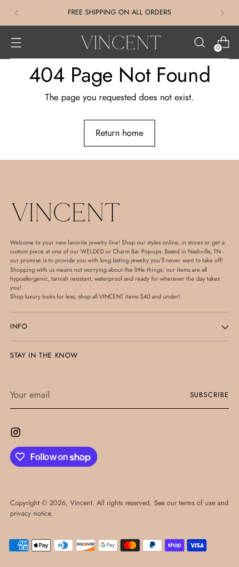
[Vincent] (119, 42)
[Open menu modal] (15, 42)
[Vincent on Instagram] (16, 434)
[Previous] (16, 13)
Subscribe (209, 395)
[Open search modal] (199, 42)
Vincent (81, 503)
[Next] (222, 13)
